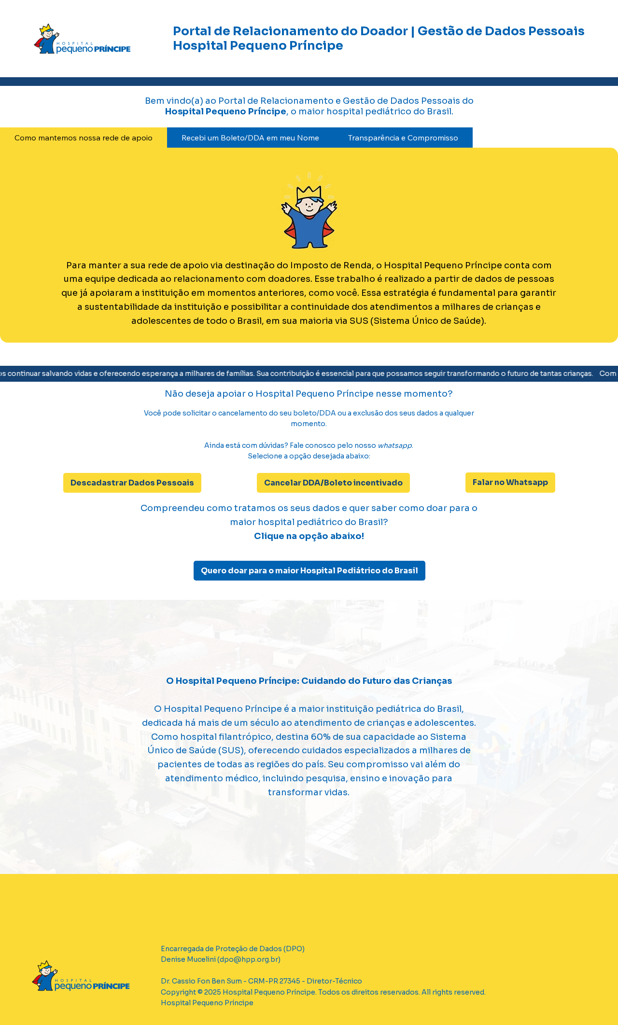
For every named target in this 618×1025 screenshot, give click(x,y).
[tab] (83, 137)
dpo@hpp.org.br (249, 959)
